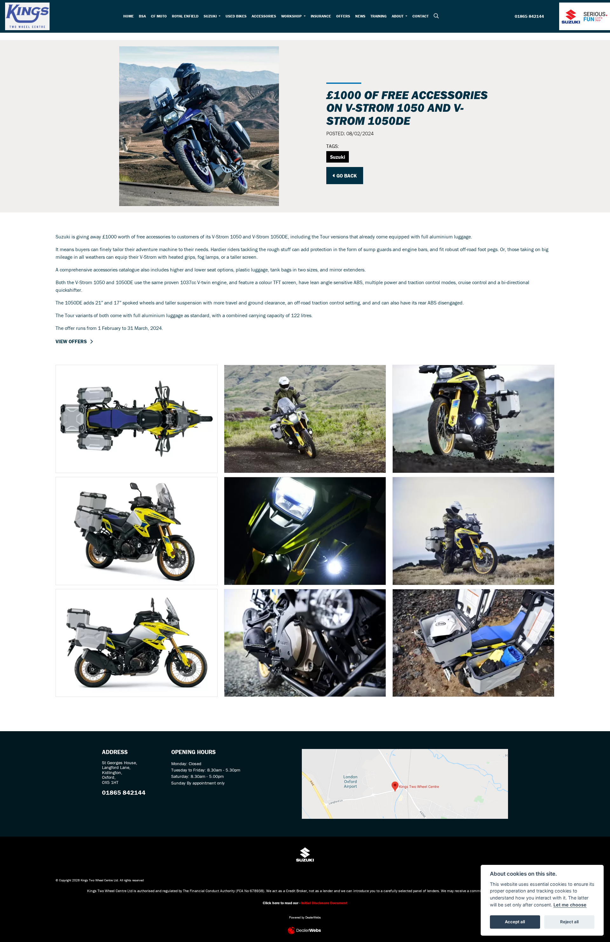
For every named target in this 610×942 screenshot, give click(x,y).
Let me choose (569, 904)
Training (378, 16)
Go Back (346, 175)
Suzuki (211, 16)
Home (128, 16)
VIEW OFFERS (71, 341)
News (360, 16)
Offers (343, 16)
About (398, 16)
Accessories (264, 16)
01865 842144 (529, 16)
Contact (420, 16)
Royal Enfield (185, 16)
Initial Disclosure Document (324, 902)
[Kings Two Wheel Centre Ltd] (27, 15)
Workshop (291, 16)
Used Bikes (236, 16)
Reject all (569, 921)
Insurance (321, 16)
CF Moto (159, 16)
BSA (142, 16)
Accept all (515, 921)
